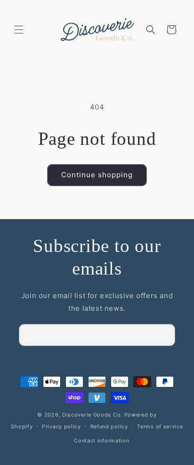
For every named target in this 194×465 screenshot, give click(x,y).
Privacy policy (61, 426)
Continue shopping (97, 174)
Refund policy (109, 426)
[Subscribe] (164, 335)
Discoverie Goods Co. (92, 414)
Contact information (101, 440)
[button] (18, 29)
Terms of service (160, 426)
